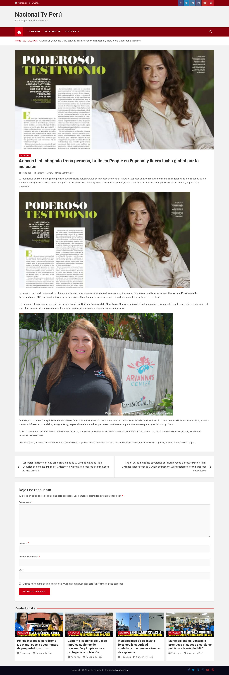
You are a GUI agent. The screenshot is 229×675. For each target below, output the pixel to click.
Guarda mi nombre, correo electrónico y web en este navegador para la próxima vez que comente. (73, 583)
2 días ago (76, 657)
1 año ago (26, 173)
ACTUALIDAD (24, 156)
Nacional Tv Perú (38, 14)
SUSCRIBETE (72, 31)
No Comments (65, 173)
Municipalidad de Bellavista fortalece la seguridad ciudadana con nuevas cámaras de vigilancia (139, 646)
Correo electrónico (29, 556)
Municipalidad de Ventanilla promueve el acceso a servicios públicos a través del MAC (190, 644)
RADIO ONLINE (52, 31)
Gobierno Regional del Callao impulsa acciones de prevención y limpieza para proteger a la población (87, 646)
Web (21, 570)
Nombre (24, 543)
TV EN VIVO (33, 31)
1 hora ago (25, 653)
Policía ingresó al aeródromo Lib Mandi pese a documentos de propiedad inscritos (37, 644)
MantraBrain (121, 670)
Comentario (26, 502)
